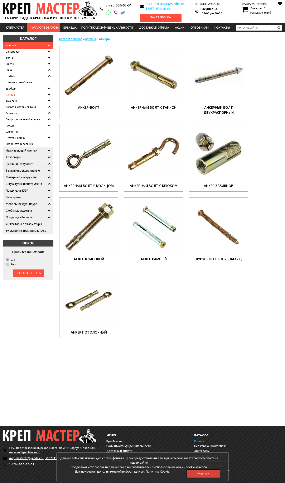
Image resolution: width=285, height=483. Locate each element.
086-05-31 (119, 5)
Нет (13, 264)
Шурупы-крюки (15, 137)
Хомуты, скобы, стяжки (21, 106)
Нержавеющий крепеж (21, 150)
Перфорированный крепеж (23, 119)
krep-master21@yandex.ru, (26, 458)
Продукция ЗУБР (17, 190)
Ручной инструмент (19, 164)
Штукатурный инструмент (24, 184)
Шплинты (12, 131)
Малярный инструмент (22, 177)
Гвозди (10, 125)
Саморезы (12, 51)
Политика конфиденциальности (107, 27)
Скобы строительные (20, 143)
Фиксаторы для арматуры (24, 224)
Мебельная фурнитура (21, 204)
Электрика (13, 197)
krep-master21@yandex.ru (165, 3)
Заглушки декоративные (23, 170)
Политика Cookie (157, 471)
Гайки (9, 69)
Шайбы (10, 76)
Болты (10, 57)
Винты (10, 63)
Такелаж (11, 100)
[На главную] (50, 436)
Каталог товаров (43, 27)
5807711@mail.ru (158, 8)
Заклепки (11, 113)
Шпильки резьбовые (19, 82)
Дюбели (11, 88)
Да (13, 259)
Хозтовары (13, 157)
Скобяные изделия (19, 210)
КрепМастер (15, 27)
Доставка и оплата (154, 27)
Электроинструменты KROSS (26, 230)
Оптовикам (199, 27)
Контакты (222, 27)
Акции (179, 27)
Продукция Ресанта (19, 217)
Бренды (69, 27)
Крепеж (11, 45)
